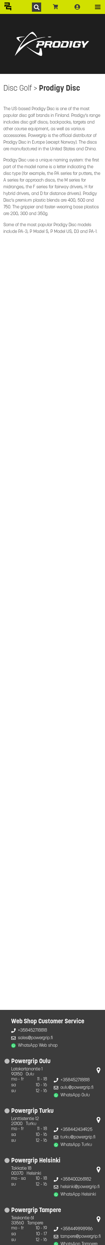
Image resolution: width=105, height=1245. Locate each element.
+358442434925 (76, 1130)
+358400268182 (75, 1179)
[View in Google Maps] (99, 1071)
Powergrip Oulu (30, 1061)
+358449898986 (76, 1229)
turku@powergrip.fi (77, 1137)
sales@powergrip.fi (35, 1038)
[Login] (77, 7)
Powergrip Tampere (36, 1210)
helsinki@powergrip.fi (80, 1187)
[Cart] (55, 7)
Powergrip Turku (32, 1111)
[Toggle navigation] (98, 7)
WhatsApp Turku (76, 1145)
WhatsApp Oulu (75, 1095)
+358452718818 (32, 1030)
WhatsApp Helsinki (78, 1194)
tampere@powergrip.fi (80, 1236)
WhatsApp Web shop (38, 1045)
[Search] (36, 7)
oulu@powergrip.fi (77, 1087)
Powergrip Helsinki (35, 1161)
